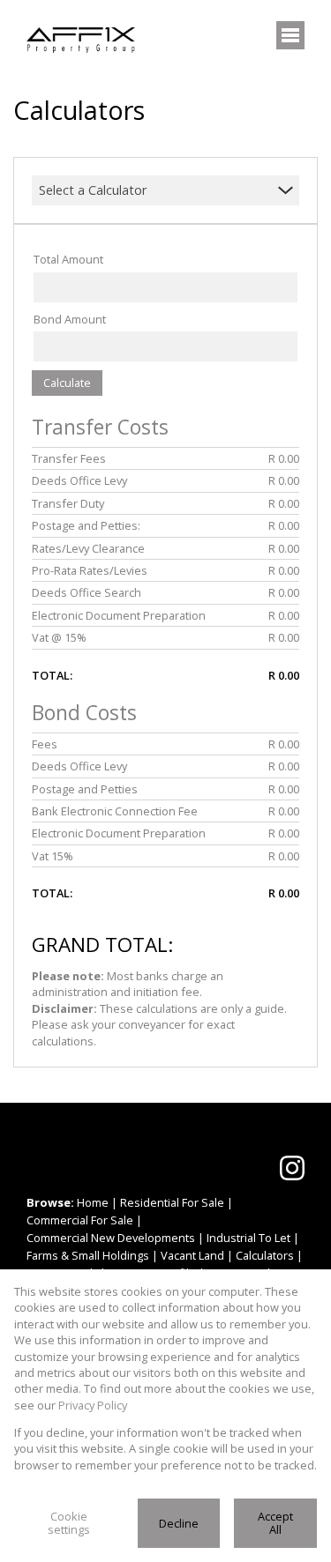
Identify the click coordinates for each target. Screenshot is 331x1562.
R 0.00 (283, 458)
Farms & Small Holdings (87, 1255)
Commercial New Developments (110, 1238)
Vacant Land (192, 1255)
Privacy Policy (92, 1405)
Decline (179, 1523)
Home (93, 1202)
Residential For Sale (172, 1202)
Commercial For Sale (79, 1220)
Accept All (275, 1522)
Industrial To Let (248, 1238)
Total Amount (68, 259)
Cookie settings (69, 1522)
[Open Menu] (290, 35)
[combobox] (154, 190)
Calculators (265, 1255)
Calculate (67, 382)
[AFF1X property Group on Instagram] (292, 1168)
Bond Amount (70, 319)
